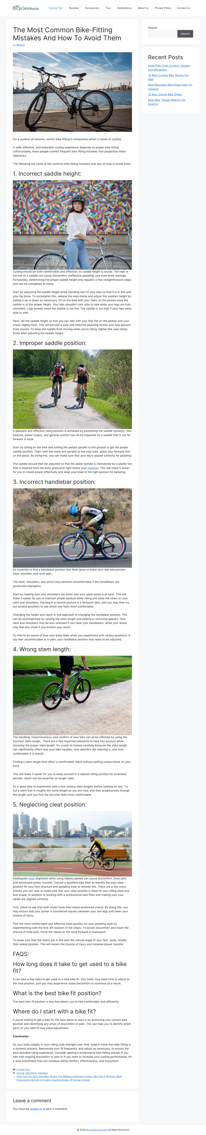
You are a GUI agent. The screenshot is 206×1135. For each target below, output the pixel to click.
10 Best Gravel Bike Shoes (165, 94)
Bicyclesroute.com (96, 1129)
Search (152, 27)
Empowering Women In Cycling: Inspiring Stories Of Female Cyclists (53, 1080)
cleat (31, 878)
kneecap (93, 468)
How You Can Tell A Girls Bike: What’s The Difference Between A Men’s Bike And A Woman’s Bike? (69, 1076)
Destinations (124, 8)
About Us (143, 8)
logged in (36, 1108)
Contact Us (183, 8)
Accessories (92, 8)
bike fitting (31, 1073)
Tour (108, 8)
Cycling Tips (56, 8)
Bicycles (74, 8)
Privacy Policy (163, 8)
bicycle (20, 1073)
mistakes (43, 1073)
